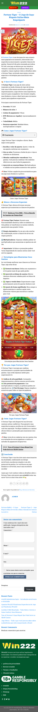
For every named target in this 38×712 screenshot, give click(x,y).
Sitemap (6, 692)
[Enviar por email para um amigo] (20, 483)
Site (5, 562)
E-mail (6, 553)
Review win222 (9, 667)
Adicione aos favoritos (28, 490)
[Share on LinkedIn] (27, 483)
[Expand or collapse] (34, 135)
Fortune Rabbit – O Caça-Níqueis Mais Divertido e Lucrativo (10, 509)
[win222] (19, 3)
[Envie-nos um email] (9, 699)
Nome (6, 545)
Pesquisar (4, 585)
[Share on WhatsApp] (11, 483)
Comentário (8, 530)
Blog (19, 12)
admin (27, 25)
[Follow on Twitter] (6, 699)
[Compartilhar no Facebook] (14, 483)
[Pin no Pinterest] (23, 483)
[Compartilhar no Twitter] (17, 483)
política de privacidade (11, 664)
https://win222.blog (10, 689)
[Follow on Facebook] (2, 699)
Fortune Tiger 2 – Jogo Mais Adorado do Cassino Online (28, 509)
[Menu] (2, 3)
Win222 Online (8, 673)
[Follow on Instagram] (4, 699)
